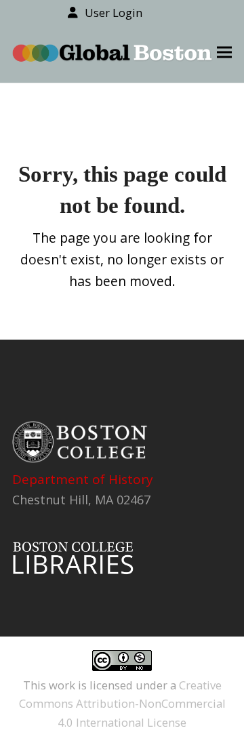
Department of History (82, 479)
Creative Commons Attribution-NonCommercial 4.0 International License (122, 703)
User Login (113, 12)
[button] (224, 52)
